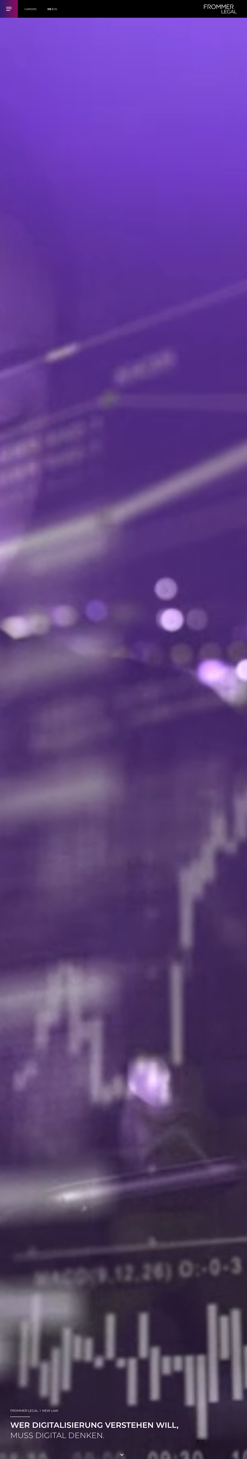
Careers (30, 9)
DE (49, 9)
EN (55, 9)
